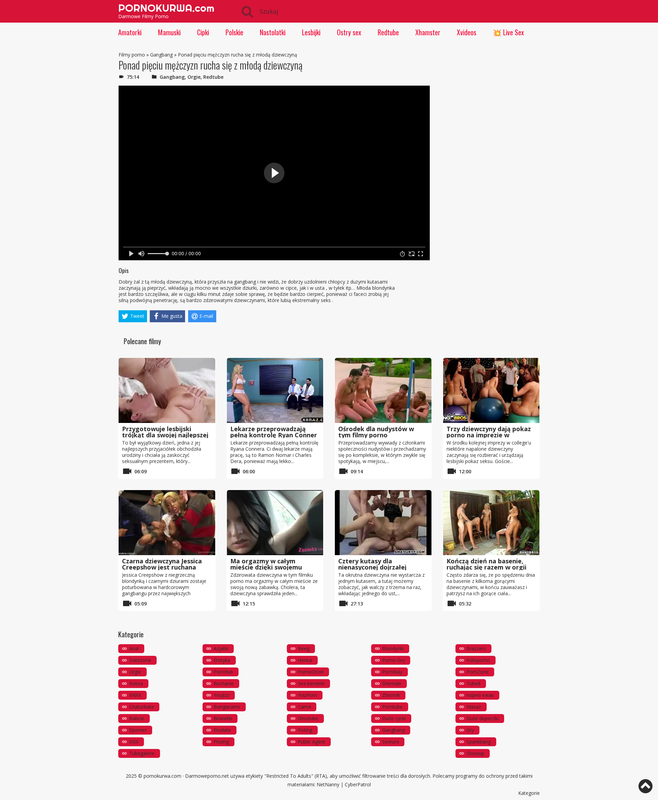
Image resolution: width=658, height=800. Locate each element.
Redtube (388, 32)
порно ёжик (480, 695)
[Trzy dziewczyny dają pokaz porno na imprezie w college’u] (491, 390)
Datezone (140, 660)
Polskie (234, 32)
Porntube (392, 706)
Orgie (193, 77)
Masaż (473, 706)
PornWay (392, 671)
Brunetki (223, 718)
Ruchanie (224, 683)
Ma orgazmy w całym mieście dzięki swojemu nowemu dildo (266, 567)
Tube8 (473, 683)
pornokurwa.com (162, 776)
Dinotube (308, 718)
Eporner (138, 730)
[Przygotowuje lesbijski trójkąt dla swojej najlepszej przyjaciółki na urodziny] (167, 390)
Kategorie (529, 793)
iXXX (133, 741)
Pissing (221, 741)
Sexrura (390, 741)
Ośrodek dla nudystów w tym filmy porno (376, 432)
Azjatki (221, 648)
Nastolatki (272, 32)
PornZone (477, 671)
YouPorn (307, 695)
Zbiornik (391, 695)
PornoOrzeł (311, 671)
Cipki (203, 32)
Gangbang (161, 54)
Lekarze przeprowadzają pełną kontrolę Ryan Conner (273, 432)
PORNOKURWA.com (166, 8)
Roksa (136, 683)
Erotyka (222, 660)
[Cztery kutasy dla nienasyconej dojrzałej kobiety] (383, 522)
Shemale (391, 683)
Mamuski (169, 32)
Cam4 (304, 706)
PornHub (223, 671)
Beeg (303, 648)
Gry (470, 730)
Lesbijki (311, 32)
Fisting (305, 730)
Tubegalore (142, 753)
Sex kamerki (311, 683)
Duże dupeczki (482, 718)
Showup (475, 753)
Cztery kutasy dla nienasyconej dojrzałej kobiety (372, 567)
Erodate (222, 730)
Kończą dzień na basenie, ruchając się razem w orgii (486, 564)
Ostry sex (349, 32)
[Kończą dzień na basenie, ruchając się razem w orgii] (491, 522)
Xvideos (466, 32)
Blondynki (393, 648)
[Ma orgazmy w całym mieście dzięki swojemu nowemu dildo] (275, 522)
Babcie (136, 718)
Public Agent (311, 741)
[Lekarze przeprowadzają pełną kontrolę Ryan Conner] (275, 390)
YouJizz (221, 695)
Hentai (305, 660)
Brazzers (476, 648)
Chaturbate (141, 706)
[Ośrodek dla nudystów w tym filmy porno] (383, 390)
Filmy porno (132, 54)
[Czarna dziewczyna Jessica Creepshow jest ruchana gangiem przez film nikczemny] (167, 522)
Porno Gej (393, 660)
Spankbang (478, 741)
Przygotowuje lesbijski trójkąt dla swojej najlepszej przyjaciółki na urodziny (165, 435)
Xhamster (427, 32)
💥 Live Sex (508, 32)
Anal (134, 648)
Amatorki (130, 32)
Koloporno (478, 660)
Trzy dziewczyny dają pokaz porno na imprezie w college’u (489, 435)
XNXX (135, 695)
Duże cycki (394, 718)
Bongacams (227, 706)
